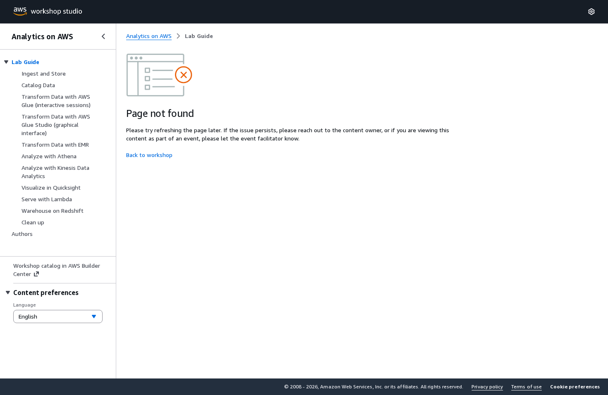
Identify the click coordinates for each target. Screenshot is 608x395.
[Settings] (591, 11)
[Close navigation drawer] (103, 36)
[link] (199, 36)
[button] (575, 386)
